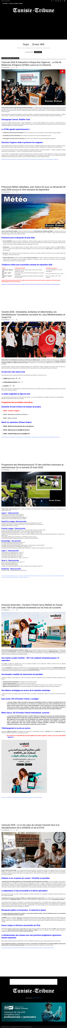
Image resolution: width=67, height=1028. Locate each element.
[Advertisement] (33, 982)
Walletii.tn (11, 737)
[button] (52, 0)
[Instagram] (56, 1)
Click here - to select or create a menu (12, 3)
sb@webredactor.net (37, 998)
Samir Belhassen (6, 67)
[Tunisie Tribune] (33, 10)
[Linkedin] (58, 1)
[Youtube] (65, 1)
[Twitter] (62, 1)
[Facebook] (54, 1)
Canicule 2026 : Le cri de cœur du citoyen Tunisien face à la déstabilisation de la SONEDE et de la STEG (30, 826)
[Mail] (60, 1)
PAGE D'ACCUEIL (38, 52)
